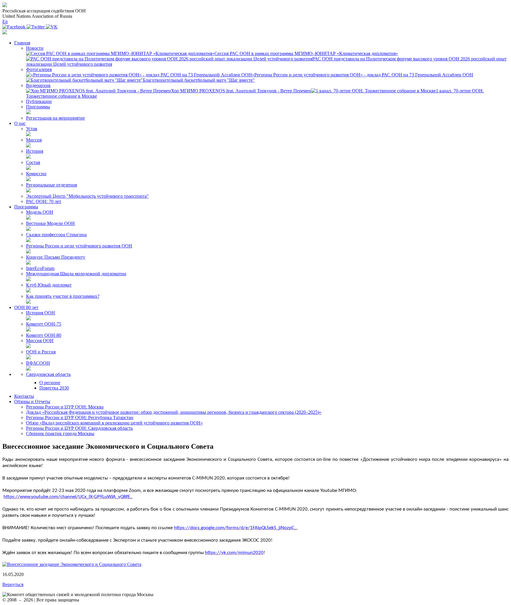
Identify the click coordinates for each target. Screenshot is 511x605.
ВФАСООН (38, 363)
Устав (31, 128)
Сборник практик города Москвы (60, 433)
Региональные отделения (51, 184)
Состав (33, 162)
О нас (20, 123)
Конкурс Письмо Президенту (55, 257)
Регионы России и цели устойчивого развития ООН (79, 245)
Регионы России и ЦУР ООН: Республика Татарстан (79, 417)
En (5, 21)
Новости (34, 48)
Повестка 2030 (54, 387)
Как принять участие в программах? (62, 296)
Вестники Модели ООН (50, 223)
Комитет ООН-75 (43, 323)
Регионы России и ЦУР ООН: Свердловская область (79, 428)
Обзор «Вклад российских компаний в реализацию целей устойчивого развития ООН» (114, 422)
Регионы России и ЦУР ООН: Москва (65, 406)
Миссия (34, 139)
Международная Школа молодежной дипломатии (76, 273)
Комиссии (36, 173)
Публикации (39, 101)
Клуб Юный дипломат (49, 284)
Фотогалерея (39, 69)
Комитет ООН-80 (43, 335)
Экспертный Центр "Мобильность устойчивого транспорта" (87, 196)
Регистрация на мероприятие (55, 117)
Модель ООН (39, 212)
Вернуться (12, 584)
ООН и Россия (41, 351)
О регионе (49, 382)
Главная (22, 42)
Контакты (24, 396)
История (34, 151)
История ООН (40, 312)
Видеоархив (38, 85)
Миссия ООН (40, 340)
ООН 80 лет (26, 307)
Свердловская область (48, 374)
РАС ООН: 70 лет (43, 201)
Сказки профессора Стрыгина (56, 234)
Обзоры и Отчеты (32, 401)
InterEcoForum (40, 268)
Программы (38, 106)
